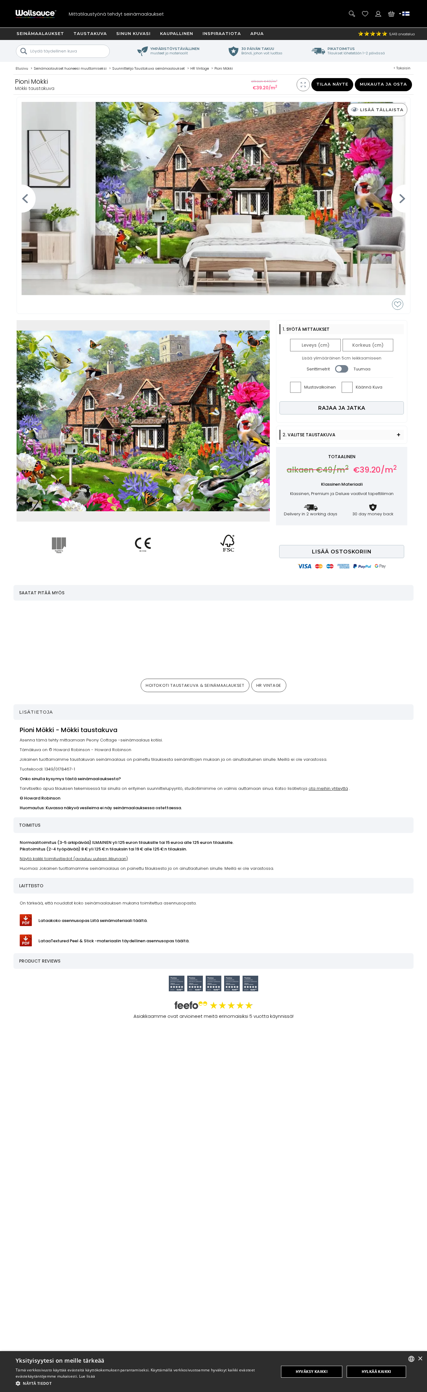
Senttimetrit (318, 369)
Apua (257, 33)
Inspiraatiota (222, 33)
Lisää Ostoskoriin (342, 552)
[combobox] (411, 1359)
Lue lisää (87, 1376)
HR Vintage (269, 685)
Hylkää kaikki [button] (376, 1371)
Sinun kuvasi (133, 33)
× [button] (420, 1358)
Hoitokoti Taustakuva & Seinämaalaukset (195, 685)
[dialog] (213, 1371)
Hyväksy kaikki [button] (312, 1371)
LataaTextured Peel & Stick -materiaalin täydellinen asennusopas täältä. (113, 941)
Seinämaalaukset (40, 33)
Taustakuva (90, 33)
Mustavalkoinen (320, 387)
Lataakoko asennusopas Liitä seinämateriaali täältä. (93, 921)
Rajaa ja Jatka (341, 408)
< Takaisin (402, 68)
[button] (143, 1383)
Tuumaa (362, 369)
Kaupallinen (176, 33)
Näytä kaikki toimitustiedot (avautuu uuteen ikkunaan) (74, 859)
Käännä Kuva (369, 387)
